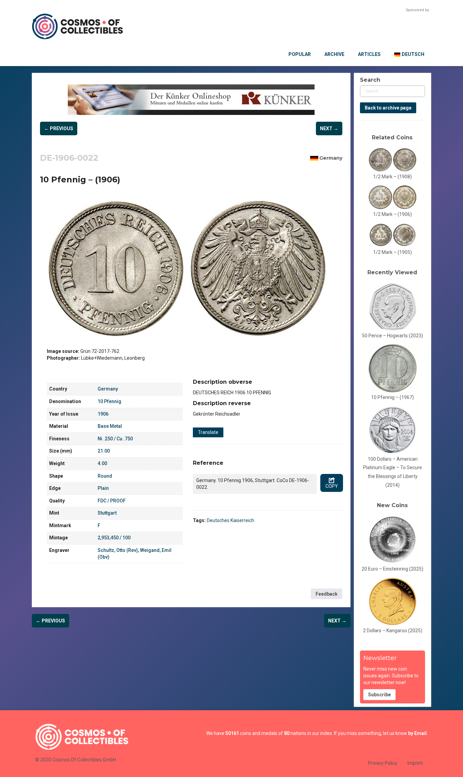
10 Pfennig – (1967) (392, 397)
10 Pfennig (109, 401)
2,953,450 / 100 (114, 537)
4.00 (102, 463)
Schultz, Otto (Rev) (118, 550)
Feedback (327, 594)
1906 (103, 414)
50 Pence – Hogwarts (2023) (392, 335)
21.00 (104, 451)
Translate (208, 432)
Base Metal (110, 426)
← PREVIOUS (58, 128)
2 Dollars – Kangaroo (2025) (392, 630)
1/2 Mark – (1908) (392, 176)
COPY (331, 486)
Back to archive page (388, 108)
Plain (103, 488)
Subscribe (379, 694)
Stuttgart (107, 513)
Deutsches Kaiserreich (230, 520)
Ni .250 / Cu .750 (115, 438)
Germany (330, 158)
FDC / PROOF (112, 500)
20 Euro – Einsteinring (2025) (392, 569)
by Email (417, 733)
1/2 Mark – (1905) (392, 252)
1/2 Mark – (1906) (392, 214)
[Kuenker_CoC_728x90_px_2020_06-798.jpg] (191, 99)
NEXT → (329, 128)
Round (105, 476)
